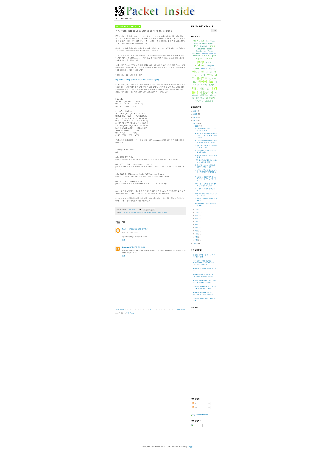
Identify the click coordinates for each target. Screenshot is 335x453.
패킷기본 (204, 88)
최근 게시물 (120, 309)
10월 (197, 212)
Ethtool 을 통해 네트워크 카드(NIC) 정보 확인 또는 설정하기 (203, 275)
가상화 (209, 72)
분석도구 (201, 78)
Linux (212, 46)
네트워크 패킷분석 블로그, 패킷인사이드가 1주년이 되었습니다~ (206, 172)
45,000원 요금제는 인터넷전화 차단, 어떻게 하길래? (205, 184)
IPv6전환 (203, 46)
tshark (196, 68)
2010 (195, 123)
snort (165, 212)
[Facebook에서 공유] (151, 209)
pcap (200, 62)
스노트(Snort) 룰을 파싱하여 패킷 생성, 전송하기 (206, 146)
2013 (195, 114)
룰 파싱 (122, 212)
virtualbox (204, 68)
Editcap (197, 43)
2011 (195, 120)
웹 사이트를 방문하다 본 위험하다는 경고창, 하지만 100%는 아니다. (206, 135)
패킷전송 (140, 212)
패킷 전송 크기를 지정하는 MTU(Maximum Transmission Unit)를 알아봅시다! (203, 262)
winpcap (212, 69)
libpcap (199, 58)
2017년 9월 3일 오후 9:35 (138, 247)
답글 (123, 240)
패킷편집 (199, 101)
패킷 (195, 88)
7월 (196, 221)
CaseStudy (210, 41)
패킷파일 (211, 98)
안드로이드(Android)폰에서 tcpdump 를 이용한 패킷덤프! (203, 293)
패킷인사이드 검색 (127, 18)
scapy (208, 62)
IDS (145, 212)
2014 (195, 111)
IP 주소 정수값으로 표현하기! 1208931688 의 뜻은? (205, 166)
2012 (195, 117)
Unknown (125, 247)
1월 (196, 240)
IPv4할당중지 (208, 43)
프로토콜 (209, 101)
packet (149, 212)
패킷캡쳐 (200, 98)
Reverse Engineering (209, 53)
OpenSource (201, 51)
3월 (196, 234)
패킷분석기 (206, 92)
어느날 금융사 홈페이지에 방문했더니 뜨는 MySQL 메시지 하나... (206, 179)
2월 (196, 237)
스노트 (128, 212)
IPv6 (196, 46)
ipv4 (214, 55)
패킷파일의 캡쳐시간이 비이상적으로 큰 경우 (205, 129)
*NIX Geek (198, 40)
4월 (196, 231)
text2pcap (210, 66)
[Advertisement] (150, 301)
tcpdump (199, 65)
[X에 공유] (149, 209)
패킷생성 (133, 212)
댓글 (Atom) (130, 313)
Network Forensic (204, 49)
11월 (197, 209)
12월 (197, 126)
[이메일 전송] (139, 209)
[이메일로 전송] (144, 209)
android (206, 55)
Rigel (123, 229)
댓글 (196, 407)
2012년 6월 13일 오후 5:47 (138, 229)
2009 (195, 244)
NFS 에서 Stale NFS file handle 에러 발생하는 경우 (206, 161)
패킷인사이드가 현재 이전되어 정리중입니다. (205, 151)
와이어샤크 (205, 81)
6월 (196, 224)
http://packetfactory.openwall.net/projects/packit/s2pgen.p (137, 80)
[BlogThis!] (146, 209)
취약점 (203, 85)
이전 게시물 (181, 309)
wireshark (198, 71)
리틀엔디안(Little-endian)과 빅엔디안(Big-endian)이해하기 (204, 281)
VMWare (196, 56)
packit (154, 212)
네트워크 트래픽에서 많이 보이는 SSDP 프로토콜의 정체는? (204, 287)
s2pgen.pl (160, 212)
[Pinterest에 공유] (154, 209)
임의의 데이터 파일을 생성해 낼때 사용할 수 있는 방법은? (206, 141)
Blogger (190, 447)
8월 (196, 218)
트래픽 (211, 84)
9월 (196, 215)
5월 (196, 227)
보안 (202, 75)
